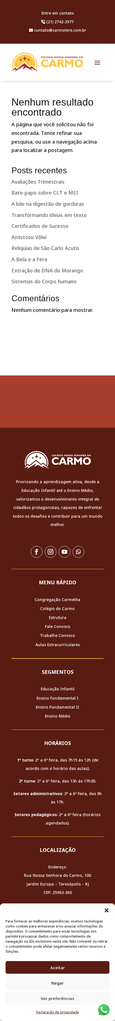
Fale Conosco (57, 626)
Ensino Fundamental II (57, 707)
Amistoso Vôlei (29, 237)
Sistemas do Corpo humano (43, 281)
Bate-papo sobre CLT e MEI (44, 192)
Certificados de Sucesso (39, 226)
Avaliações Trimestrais (37, 181)
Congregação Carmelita (57, 599)
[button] (106, 910)
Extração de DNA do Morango (47, 270)
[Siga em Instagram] (50, 552)
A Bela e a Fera (29, 259)
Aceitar (57, 967)
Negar (57, 983)
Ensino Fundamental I (57, 698)
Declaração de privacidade (57, 1012)
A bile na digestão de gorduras (47, 203)
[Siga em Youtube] (64, 552)
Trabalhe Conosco (57, 635)
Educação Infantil (58, 688)
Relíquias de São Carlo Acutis (45, 248)
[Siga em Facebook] (36, 552)
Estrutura (57, 617)
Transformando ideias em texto (49, 215)
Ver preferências (57, 998)
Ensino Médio (57, 716)
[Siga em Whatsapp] (78, 552)
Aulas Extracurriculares (57, 644)
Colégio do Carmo (57, 608)
